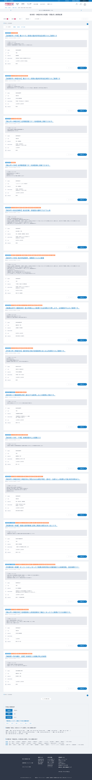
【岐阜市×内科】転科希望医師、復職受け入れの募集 (24, 258)
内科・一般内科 (11, 741)
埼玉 (35, 730)
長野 (30, 723)
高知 (62, 732)
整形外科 (17, 743)
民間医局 (9, 4)
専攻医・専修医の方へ (62, 763)
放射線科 (47, 744)
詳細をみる (82, 67)
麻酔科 (10, 744)
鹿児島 (22, 733)
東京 (31, 730)
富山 (25, 723)
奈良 (31, 732)
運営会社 (36, 777)
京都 (25, 732)
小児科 (27, 744)
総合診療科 (52, 741)
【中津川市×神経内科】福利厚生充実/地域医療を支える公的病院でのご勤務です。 (35, 351)
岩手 (16, 730)
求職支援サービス (61, 757)
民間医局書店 (40, 763)
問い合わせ (67, 0)
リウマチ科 (46, 741)
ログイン (84, 0)
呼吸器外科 (40, 743)
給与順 (18, 26)
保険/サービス (49, 4)
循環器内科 (24, 741)
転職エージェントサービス (62, 759)
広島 (41, 732)
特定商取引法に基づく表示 (58, 777)
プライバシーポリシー (42, 777)
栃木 (42, 730)
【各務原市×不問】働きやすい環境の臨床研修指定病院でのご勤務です (31, 35)
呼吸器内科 (35, 741)
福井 (16, 723)
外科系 (7, 743)
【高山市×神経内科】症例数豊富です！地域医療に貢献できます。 (29, 121)
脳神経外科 (23, 743)
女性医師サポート (61, 762)
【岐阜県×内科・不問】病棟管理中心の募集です (23, 437)
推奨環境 (51, 777)
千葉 (33, 730)
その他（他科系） (81, 744)
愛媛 (60, 732)
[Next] (81, 10)
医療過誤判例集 (50, 765)
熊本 (15, 733)
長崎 (13, 733)
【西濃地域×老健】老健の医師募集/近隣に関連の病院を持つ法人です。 (31, 525)
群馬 (44, 730)
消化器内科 (18, 741)
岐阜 (11, 732)
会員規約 (47, 777)
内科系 (7, 741)
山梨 (52, 730)
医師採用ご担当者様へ (75, 0)
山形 (22, 730)
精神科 (32, 744)
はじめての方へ (42, 4)
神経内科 (29, 741)
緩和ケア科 (68, 744)
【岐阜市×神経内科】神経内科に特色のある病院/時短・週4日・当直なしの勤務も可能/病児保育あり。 (42, 479)
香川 (56, 732)
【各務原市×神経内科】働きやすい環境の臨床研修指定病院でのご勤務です (32, 78)
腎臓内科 (62, 741)
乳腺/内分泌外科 (53, 743)
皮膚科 (19, 744)
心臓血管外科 (46, 743)
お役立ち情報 (35, 4)
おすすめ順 (23, 26)
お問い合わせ (65, 777)
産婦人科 (14, 744)
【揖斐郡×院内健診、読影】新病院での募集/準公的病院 (25, 656)
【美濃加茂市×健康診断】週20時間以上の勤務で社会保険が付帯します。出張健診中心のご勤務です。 (42, 308)
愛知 (7, 723)
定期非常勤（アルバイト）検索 (27, 762)
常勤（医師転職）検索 (26, 758)
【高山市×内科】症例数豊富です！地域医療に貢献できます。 (27, 165)
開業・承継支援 (40, 762)
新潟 (56, 730)
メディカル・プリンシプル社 (63, 771)
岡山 (43, 732)
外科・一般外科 (11, 743)
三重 (12, 723)
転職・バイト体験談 (51, 762)
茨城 (40, 730)
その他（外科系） (61, 743)
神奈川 (37, 730)
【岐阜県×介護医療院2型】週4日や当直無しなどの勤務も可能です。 (30, 395)
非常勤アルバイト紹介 (62, 760)
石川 (21, 723)
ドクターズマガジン (51, 763)
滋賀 (29, 732)
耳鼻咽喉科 (37, 744)
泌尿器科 (42, 744)
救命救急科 (62, 744)
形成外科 (34, 743)
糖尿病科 (57, 741)
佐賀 (11, 733)
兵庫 (27, 732)
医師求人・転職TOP (8, 7)
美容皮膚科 (74, 744)
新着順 (14, 26)
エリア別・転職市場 (51, 760)
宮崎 (19, 733)
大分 (17, 733)
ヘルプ (59, 0)
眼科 (23, 744)
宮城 (18, 730)
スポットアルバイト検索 (26, 766)
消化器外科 (29, 743)
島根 (47, 732)
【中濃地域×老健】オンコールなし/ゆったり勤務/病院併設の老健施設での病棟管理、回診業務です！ (42, 567)
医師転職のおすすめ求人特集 (63, 765)
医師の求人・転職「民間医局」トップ (65, 767)
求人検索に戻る (47, 698)
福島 (24, 730)
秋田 (20, 730)
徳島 (58, 732)
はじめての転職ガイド (51, 759)
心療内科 (40, 741)
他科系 (7, 744)
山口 (49, 732)
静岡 (13, 732)
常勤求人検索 (15, 7)
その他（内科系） (69, 741)
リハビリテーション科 (55, 744)
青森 (14, 730)
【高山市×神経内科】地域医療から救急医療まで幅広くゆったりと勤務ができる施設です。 (38, 612)
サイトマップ (70, 777)
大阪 (23, 732)
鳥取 (45, 732)
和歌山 (33, 732)
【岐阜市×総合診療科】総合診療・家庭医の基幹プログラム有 (27, 210)
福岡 (9, 733)
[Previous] (11, 10)
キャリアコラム (50, 766)
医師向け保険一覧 (41, 760)
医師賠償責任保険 (41, 759)
